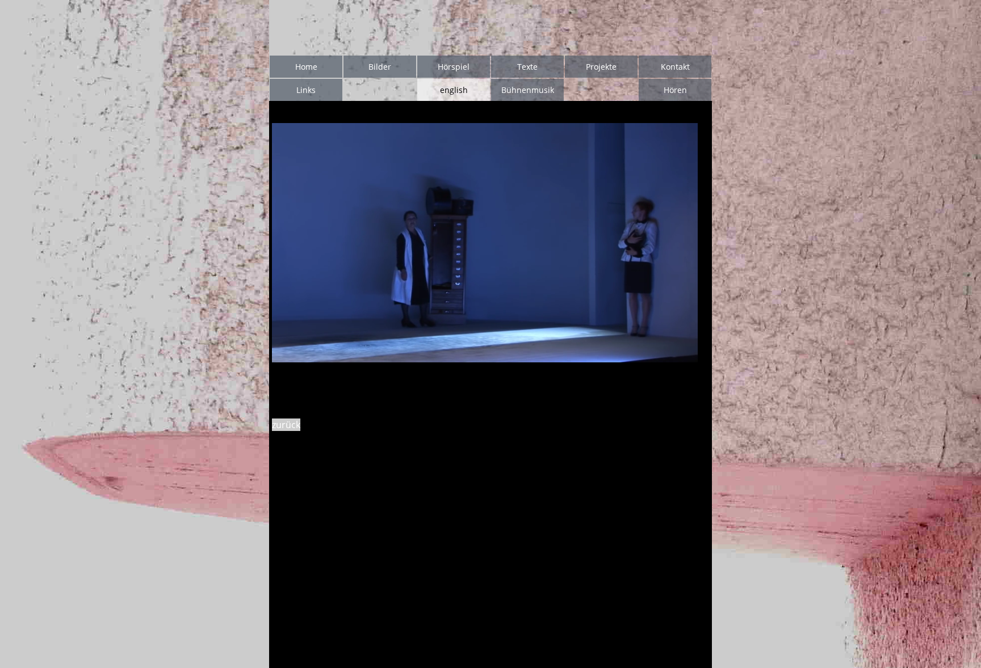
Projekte (601, 66)
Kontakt (675, 66)
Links (306, 89)
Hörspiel (453, 66)
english (454, 89)
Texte (527, 66)
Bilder (379, 66)
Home (306, 66)
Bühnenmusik (527, 89)
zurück (286, 424)
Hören (675, 89)
